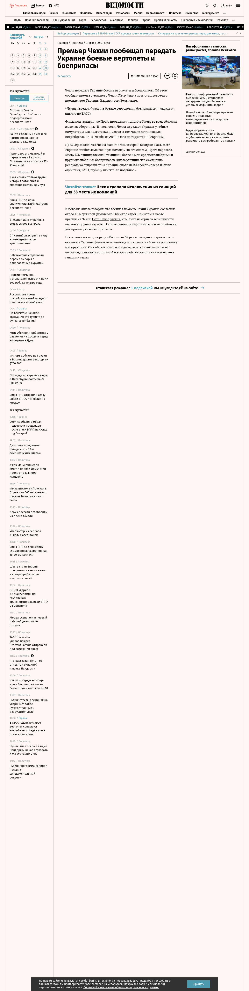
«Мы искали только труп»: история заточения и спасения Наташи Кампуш (28, 181)
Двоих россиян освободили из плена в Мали (28, 514)
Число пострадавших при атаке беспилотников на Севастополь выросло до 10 (29, 684)
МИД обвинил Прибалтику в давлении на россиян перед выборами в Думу (29, 336)
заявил (115, 219)
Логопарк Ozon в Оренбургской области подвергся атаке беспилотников (25, 116)
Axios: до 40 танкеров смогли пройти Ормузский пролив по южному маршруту (28, 470)
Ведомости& (98, 20)
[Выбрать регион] (207, 6)
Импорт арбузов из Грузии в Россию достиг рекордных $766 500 (29, 359)
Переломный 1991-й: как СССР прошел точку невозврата (118, 33)
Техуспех (222, 20)
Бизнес (53, 13)
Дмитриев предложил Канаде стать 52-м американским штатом (25, 449)
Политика (175, 13)
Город (83, 20)
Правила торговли (37, 20)
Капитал (132, 20)
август (38, 37)
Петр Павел (100, 219)
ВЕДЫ (17, 20)
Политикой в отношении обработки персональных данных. (121, 987)
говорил (97, 209)
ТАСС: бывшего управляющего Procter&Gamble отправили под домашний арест (28, 643)
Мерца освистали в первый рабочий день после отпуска (28, 621)
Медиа (138, 13)
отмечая (87, 252)
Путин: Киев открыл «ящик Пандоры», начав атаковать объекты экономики (29, 750)
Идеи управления (64, 20)
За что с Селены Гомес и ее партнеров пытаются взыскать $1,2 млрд (28, 137)
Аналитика (117, 20)
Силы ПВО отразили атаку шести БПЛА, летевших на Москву (27, 398)
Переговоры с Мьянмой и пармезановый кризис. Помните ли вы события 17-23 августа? (29, 159)
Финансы (86, 13)
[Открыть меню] (238, 6)
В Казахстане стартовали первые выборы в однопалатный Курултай (27, 259)
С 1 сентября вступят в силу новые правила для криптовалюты (28, 239)
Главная (63, 43)
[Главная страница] (124, 5)
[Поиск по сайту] (215, 6)
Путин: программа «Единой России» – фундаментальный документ (28, 771)
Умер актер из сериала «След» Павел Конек (25, 533)
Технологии (123, 13)
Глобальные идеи (34, 13)
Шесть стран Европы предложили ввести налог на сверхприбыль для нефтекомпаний (28, 572)
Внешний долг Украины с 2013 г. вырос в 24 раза (27, 221)
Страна (146, 20)
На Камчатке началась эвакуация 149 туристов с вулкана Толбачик (27, 316)
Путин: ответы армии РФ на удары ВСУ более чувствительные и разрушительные (29, 705)
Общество (191, 13)
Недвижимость (155, 13)
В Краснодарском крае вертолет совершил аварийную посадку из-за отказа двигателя (27, 728)
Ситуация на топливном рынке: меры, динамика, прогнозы (195, 33)
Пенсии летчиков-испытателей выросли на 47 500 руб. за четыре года (29, 278)
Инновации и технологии (197, 20)
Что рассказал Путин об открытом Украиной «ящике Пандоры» (26, 664)
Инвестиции (104, 13)
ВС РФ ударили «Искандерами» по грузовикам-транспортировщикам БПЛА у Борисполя (29, 597)
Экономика (69, 13)
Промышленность (165, 20)
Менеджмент (210, 13)
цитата (71, 113)
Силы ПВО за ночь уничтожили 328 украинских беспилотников (29, 204)
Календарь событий (17, 37)
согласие (97, 984)
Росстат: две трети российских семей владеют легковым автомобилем (28, 298)
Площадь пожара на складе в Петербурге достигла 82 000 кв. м (29, 379)
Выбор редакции (68, 33)
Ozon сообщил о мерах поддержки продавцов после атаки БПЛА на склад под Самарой (28, 427)
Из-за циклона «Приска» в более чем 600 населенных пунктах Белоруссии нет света (28, 494)
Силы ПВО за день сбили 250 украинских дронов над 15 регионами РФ (28, 550)
